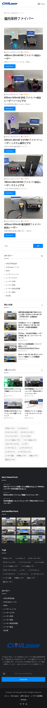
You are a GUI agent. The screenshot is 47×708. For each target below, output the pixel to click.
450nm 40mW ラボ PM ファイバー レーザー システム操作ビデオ (23, 141)
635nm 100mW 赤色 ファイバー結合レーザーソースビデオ (22, 99)
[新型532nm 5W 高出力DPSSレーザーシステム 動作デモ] (38, 539)
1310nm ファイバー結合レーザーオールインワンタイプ (34, 413)
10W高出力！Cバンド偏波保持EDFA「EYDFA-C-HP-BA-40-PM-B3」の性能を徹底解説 (29, 325)
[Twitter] (23, 704)
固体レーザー (34, 456)
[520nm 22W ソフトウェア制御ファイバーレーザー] (13, 381)
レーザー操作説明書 (13, 288)
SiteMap (23, 700)
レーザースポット (10, 448)
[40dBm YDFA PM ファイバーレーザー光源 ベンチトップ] (13, 403)
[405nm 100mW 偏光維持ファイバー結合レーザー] (23, 208)
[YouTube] (26, 704)
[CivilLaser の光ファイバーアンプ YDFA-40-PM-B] (38, 530)
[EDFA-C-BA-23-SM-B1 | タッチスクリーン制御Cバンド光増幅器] (10, 357)
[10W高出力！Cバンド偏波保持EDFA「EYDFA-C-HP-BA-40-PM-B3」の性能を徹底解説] (10, 326)
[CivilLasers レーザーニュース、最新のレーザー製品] (10, 3)
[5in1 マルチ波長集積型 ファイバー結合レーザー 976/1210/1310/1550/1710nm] (10, 347)
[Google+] (20, 704)
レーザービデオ (11, 278)
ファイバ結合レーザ (30, 440)
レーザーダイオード (26, 448)
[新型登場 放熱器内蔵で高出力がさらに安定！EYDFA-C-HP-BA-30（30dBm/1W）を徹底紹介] (10, 315)
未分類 (8, 296)
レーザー (25, 444)
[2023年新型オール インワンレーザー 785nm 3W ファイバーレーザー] (34, 381)
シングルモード (22, 428)
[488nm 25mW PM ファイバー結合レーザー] (23, 39)
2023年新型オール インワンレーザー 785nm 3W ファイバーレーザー (34, 391)
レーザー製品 (10, 292)
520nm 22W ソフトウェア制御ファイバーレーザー (12, 391)
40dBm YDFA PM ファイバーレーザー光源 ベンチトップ (13, 413)
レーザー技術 (10, 285)
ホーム (7, 696)
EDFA (8, 271)
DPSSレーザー (10, 428)
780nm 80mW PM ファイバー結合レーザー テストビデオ (22, 183)
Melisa (7, 52)
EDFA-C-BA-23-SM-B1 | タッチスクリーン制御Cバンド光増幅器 (30, 355)
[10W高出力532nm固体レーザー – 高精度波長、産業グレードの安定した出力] (23, 539)
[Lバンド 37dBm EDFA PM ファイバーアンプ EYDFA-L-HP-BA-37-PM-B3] (9, 539)
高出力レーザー (10, 459)
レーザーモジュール (24, 452)
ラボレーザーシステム (12, 444)
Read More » (10, 66)
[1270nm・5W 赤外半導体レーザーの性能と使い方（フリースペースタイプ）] (10, 336)
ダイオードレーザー (11, 432)
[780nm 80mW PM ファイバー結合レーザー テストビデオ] (23, 165)
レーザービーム (10, 452)
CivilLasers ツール (12, 267)
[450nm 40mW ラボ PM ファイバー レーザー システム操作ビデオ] (23, 123)
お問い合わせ (24, 696)
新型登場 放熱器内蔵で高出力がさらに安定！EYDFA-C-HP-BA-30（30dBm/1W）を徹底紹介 (30, 314)
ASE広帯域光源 (11, 263)
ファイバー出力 (25, 436)
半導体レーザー (21, 456)
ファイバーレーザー (11, 436)
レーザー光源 (9, 456)
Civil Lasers (15, 696)
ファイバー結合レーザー (12, 440)
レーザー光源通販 (37, 696)
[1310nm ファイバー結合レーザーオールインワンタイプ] (34, 403)
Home (7, 13)
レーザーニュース (12, 274)
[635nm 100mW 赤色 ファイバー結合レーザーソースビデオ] (23, 81)
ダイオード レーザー (27, 432)
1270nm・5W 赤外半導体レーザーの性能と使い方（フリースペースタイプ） (30, 335)
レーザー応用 (10, 281)
